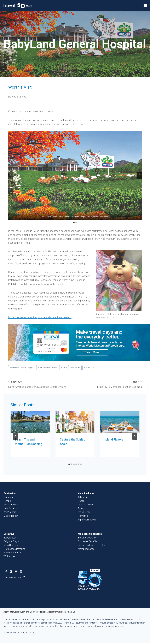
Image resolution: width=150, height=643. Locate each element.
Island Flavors (114, 439)
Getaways (9, 533)
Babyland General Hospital (22, 367)
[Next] (134, 436)
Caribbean (9, 497)
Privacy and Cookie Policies (31, 612)
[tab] (74, 222)
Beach (81, 501)
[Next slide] (139, 175)
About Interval (10, 612)
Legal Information (55, 612)
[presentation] (30, 422)
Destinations (11, 493)
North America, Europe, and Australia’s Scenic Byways (37, 384)
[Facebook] (6, 571)
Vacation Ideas (86, 493)
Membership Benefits (90, 533)
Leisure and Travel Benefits (91, 545)
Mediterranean (11, 515)
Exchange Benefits (87, 541)
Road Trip (89, 367)
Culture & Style (85, 504)
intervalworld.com (13, 577)
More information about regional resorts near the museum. (39, 317)
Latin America (11, 508)
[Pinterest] (20, 571)
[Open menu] (145, 5)
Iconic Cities (84, 512)
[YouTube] (15, 571)
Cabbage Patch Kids (47, 367)
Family (81, 508)
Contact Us (70, 612)
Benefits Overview (87, 537)
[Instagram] (10, 571)
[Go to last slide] (10, 175)
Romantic (83, 515)
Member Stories (86, 549)
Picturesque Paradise (14, 549)
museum (75, 367)
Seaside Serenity (12, 552)
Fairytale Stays (11, 541)
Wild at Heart (10, 556)
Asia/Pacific (10, 512)
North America (11, 504)
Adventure (83, 497)
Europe (7, 501)
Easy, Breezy (10, 537)
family (64, 367)
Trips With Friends (87, 519)
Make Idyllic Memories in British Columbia (119, 384)
